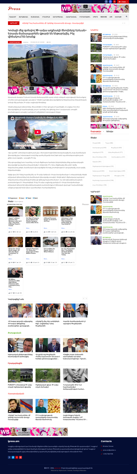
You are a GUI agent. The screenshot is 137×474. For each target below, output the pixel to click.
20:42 (112, 106)
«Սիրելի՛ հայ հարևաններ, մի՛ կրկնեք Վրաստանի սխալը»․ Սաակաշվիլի (19, 417)
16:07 (117, 65)
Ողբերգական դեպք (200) (101, 175)
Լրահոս (94, 30)
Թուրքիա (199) (119, 175)
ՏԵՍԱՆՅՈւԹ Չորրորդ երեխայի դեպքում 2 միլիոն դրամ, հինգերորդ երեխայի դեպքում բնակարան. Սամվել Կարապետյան (115, 243)
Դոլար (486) (109, 143)
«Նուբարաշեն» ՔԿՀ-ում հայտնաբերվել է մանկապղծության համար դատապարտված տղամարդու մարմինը (75, 389)
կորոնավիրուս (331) (118, 157)
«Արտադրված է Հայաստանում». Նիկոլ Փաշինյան (72, 323)
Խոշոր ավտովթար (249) (117, 171)
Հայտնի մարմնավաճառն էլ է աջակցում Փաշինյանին (47, 322)
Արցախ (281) (97, 161)
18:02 (117, 55)
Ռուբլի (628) (96, 143)
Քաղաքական (23, 17)
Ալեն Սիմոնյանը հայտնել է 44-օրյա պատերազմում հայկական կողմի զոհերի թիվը (115, 110)
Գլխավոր (12, 17)
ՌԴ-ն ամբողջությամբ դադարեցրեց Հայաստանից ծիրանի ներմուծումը (53, 23)
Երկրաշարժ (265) (98, 171)
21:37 (117, 75)
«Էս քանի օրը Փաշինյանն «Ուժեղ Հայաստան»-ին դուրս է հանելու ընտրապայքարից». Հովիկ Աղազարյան (48, 357)
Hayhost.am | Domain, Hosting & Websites (72, 470)
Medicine (104, 17)
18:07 (117, 44)
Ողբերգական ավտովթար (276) (103, 166)
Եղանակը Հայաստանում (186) (103, 180)
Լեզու (123, 2)
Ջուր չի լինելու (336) (100, 157)
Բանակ (105, 106)
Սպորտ (95, 17)
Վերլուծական (58, 17)
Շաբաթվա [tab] (96, 131)
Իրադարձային (84, 17)
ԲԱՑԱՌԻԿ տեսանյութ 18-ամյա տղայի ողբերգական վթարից (20, 386)
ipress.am (57, 468)
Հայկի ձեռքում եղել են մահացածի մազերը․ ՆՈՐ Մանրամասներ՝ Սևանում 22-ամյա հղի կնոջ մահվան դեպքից (74, 419)
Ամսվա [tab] (109, 131)
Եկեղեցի (118, 17)
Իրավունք (46, 17)
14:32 (117, 116)
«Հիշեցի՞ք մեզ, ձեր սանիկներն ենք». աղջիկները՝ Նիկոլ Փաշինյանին (20, 323)
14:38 (117, 96)
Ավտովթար (19, 201)
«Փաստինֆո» (36, 107)
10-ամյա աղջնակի (31, 102)
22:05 (116, 34)
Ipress (26, 42)
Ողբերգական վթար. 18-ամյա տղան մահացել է (47, 386)
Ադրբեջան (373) (98, 152)
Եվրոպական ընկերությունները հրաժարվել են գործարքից (20, 355)
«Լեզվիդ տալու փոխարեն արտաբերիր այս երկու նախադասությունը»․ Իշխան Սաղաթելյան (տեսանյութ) (74, 357)
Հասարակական (71, 17)
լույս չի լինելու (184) (100, 185)
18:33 (116, 86)
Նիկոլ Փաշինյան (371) (115, 152)
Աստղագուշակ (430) (99, 147)
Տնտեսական (35, 17)
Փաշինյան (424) (116, 147)
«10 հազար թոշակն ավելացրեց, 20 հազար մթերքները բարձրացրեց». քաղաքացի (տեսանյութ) (115, 121)
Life (111, 17)
